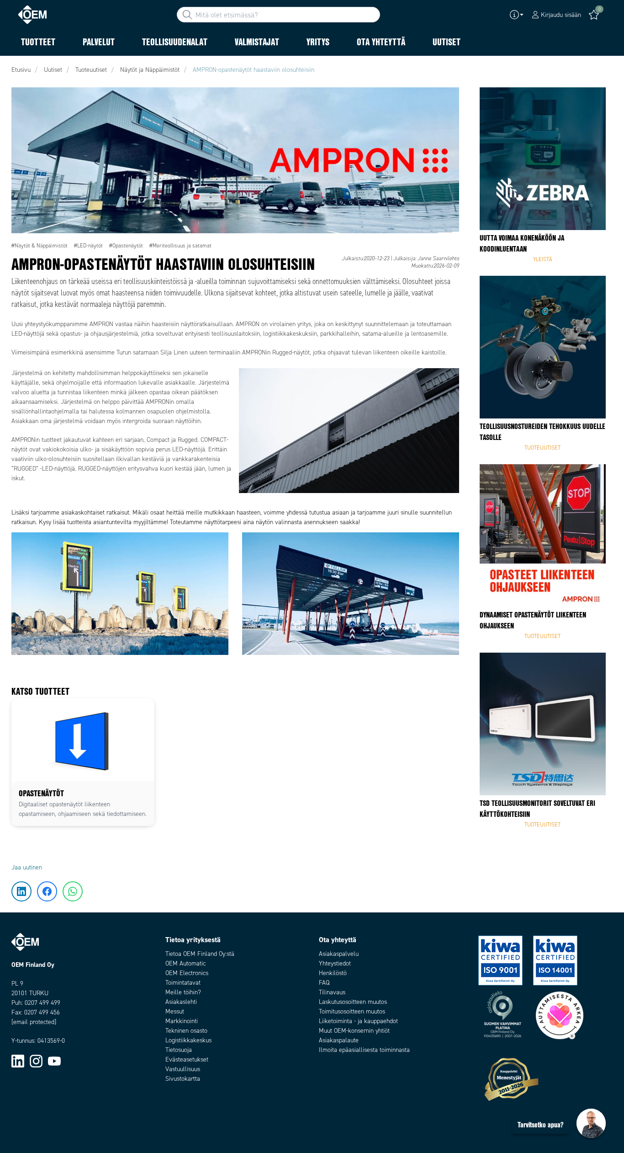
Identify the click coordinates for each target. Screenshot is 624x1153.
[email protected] (33, 1022)
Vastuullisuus (182, 1069)
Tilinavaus (332, 992)
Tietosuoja (178, 1050)
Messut (174, 1011)
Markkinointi (181, 1021)
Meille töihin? (183, 992)
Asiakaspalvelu (339, 954)
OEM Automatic (185, 963)
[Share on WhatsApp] (22, 153)
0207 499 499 (42, 1003)
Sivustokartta (182, 1079)
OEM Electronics (186, 973)
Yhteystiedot (335, 963)
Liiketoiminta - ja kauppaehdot (358, 1021)
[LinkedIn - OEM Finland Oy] (17, 1061)
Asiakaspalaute (339, 1040)
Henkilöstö (333, 973)
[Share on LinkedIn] (22, 98)
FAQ (324, 983)
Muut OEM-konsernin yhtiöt (354, 1031)
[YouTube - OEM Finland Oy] (54, 1061)
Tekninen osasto (186, 1031)
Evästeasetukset (186, 1059)
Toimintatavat (183, 983)
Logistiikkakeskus (188, 1040)
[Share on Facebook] (22, 126)
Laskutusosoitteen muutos (353, 1002)
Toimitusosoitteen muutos (352, 1011)
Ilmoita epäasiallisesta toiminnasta (364, 1050)
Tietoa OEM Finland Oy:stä (199, 954)
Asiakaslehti (181, 1002)
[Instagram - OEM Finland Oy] (36, 1061)
